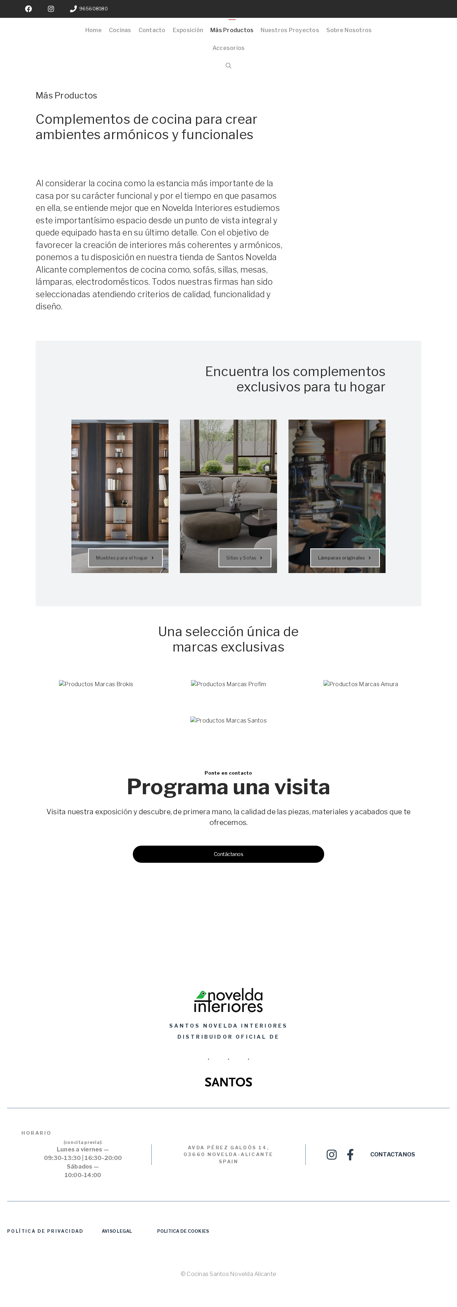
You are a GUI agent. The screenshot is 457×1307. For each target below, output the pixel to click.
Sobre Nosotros (349, 30)
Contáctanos (228, 854)
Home (93, 30)
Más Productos (231, 30)
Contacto (152, 30)
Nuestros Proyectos (290, 30)
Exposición (188, 30)
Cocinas (120, 30)
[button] (228, 66)
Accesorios (228, 48)
